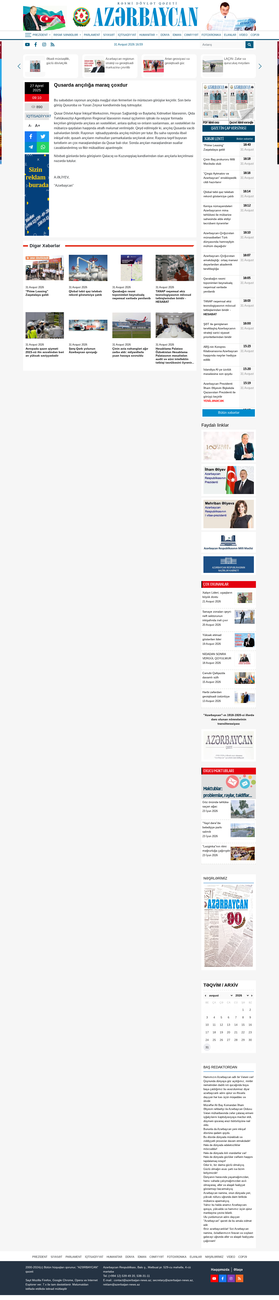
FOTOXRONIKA (211, 34)
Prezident (39, 1256)
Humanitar (114, 1256)
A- (30, 125)
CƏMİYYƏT (191, 34)
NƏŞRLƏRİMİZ (214, 1256)
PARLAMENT (92, 34)
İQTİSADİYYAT (127, 34)
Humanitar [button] (147, 34)
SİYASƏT (109, 34)
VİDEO (243, 34)
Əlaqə (238, 1269)
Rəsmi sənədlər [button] (66, 34)
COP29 (255, 34)
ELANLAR (230, 34)
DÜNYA (165, 34)
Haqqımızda (220, 1269)
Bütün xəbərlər (245, 138)
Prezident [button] (41, 34)
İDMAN (177, 34)
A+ (37, 125)
